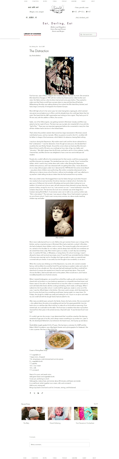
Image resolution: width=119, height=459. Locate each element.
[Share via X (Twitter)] (34, 393)
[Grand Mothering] (59, 413)
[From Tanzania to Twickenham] (85, 413)
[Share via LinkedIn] (38, 393)
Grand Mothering (55, 423)
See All (96, 404)
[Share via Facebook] (30, 393)
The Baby (26, 423)
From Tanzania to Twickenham (85, 423)
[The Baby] (33, 413)
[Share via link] (42, 393)
